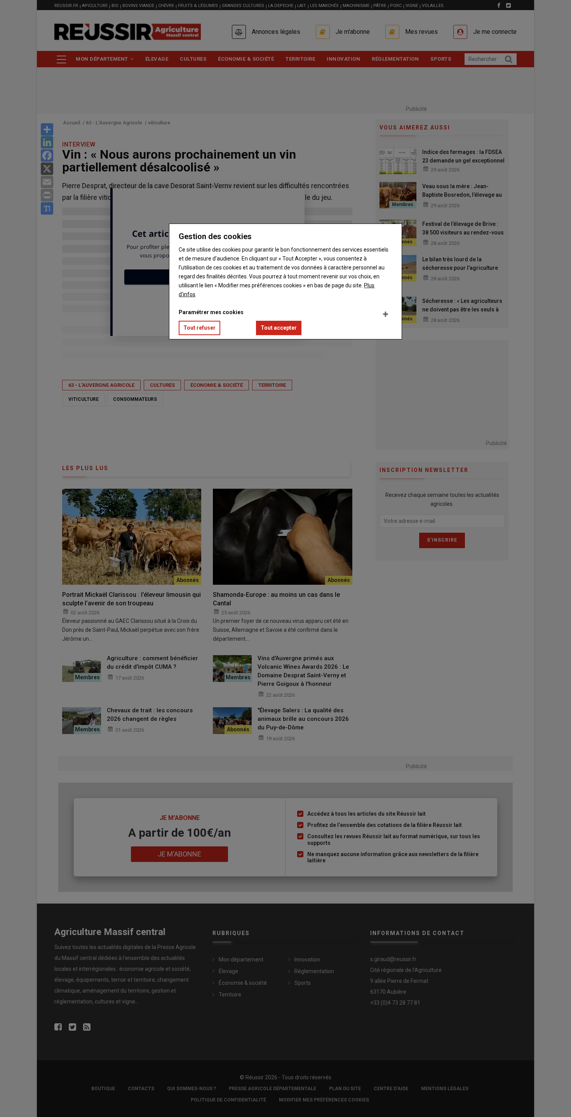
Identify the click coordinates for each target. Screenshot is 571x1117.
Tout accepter (279, 328)
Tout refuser (199, 328)
